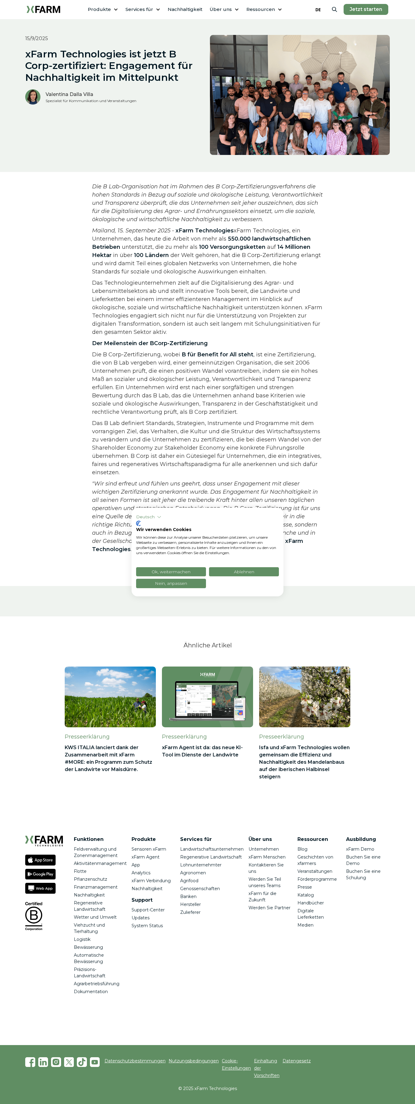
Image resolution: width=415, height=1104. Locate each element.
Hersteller (190, 904)
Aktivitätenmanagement (100, 863)
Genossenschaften (200, 888)
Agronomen (193, 873)
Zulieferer (190, 912)
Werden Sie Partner (269, 907)
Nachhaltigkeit (185, 9)
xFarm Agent (145, 857)
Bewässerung (88, 947)
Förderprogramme (317, 879)
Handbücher (310, 903)
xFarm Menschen (267, 857)
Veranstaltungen (314, 871)
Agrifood (189, 880)
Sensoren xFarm (149, 849)
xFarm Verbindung (151, 880)
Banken (188, 896)
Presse (304, 887)
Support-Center (148, 910)
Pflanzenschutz (90, 879)
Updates (140, 918)
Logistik (82, 939)
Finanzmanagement (96, 887)
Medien (305, 925)
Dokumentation (91, 991)
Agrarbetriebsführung (96, 983)
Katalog (305, 895)
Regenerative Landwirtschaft (211, 857)
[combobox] (318, 9)
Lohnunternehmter (200, 865)
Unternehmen (264, 849)
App (136, 865)
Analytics (141, 873)
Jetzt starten (366, 9)
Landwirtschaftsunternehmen (212, 849)
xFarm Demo (360, 849)
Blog (302, 849)
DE (318, 9)
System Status (147, 925)
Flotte (80, 871)
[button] (103, 9)
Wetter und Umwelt (95, 917)
